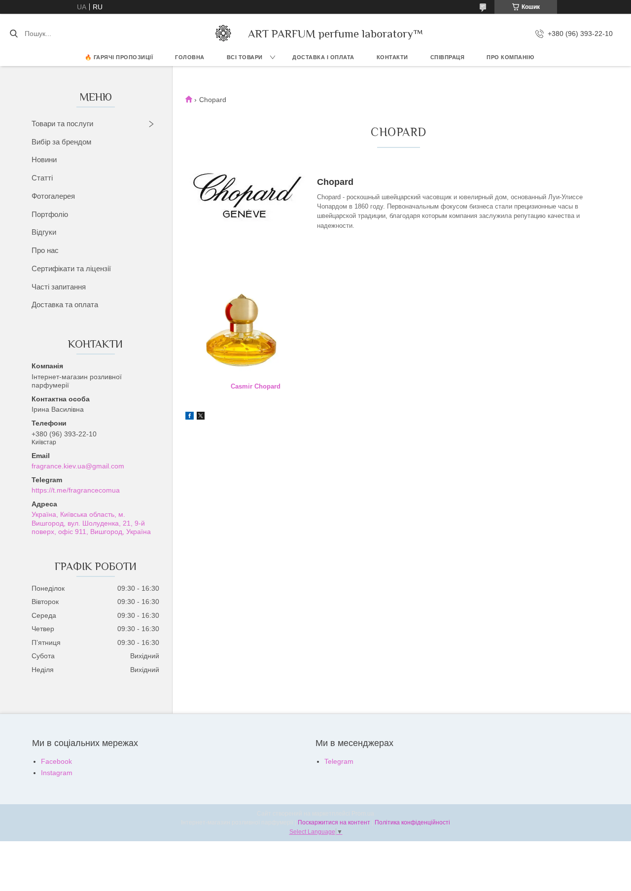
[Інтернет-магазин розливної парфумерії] (223, 33)
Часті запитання (59, 287)
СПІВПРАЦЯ (447, 57)
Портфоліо (50, 214)
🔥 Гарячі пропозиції (119, 57)
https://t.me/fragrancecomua (76, 490)
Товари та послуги (62, 123)
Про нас (45, 250)
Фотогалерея (53, 196)
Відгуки (44, 232)
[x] (201, 417)
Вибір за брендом (61, 142)
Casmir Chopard (255, 386)
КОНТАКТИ (392, 57)
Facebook (56, 761)
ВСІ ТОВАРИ (245, 57)
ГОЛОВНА (190, 57)
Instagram (56, 773)
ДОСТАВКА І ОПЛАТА (323, 57)
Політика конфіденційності (412, 822)
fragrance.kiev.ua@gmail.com (78, 466)
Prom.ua (362, 813)
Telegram (338, 761)
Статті (42, 178)
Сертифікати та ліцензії (71, 268)
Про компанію (510, 57)
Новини (44, 159)
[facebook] (189, 417)
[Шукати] (13, 33)
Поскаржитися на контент (334, 822)
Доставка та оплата (65, 304)
